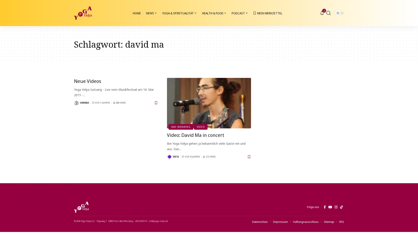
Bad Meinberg (180, 126)
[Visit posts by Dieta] (169, 156)
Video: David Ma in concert (195, 135)
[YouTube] (330, 207)
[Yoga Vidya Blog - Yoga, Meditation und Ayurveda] (83, 13)
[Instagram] (336, 207)
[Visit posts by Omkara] (76, 103)
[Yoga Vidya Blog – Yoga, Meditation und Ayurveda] (81, 207)
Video (201, 126)
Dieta (176, 156)
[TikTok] (341, 207)
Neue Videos (87, 81)
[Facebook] (325, 207)
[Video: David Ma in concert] (209, 103)
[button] (328, 13)
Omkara (84, 102)
